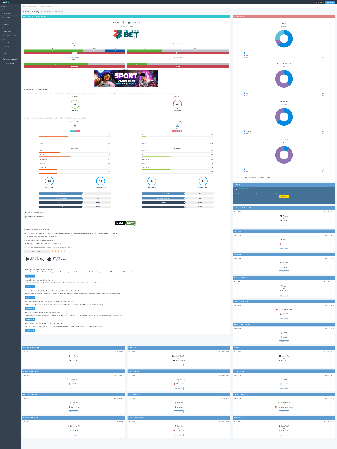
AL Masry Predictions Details (35, 212)
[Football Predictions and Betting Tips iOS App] (57, 259)
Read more (29, 276)
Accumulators (330, 2)
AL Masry (116, 22)
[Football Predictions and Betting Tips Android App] (35, 259)
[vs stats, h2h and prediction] (126, 224)
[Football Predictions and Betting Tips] (5, 2)
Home (24, 6)
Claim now (284, 196)
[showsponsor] (126, 34)
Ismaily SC (136, 22)
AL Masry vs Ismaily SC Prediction (49, 6)
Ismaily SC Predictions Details (36, 216)
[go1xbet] (74, 53)
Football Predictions (32, 6)
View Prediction (284, 225)
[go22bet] (178, 53)
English (320, 2)
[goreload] (74, 66)
